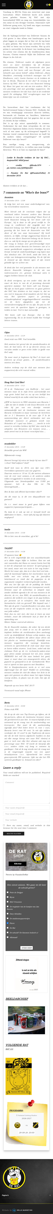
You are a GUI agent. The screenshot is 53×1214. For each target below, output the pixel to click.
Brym (12, 897)
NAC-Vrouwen (16, 902)
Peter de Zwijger (16, 892)
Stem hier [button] (27, 948)
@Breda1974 (35, 165)
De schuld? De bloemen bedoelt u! (24, 932)
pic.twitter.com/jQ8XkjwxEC (20, 168)
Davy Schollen (15, 914)
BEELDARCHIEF (17, 998)
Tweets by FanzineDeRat (17, 874)
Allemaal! (13, 937)
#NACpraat (24, 160)
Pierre (12, 923)
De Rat (12, 928)
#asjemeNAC (12, 160)
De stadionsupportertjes (20, 918)
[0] (46, 4)
